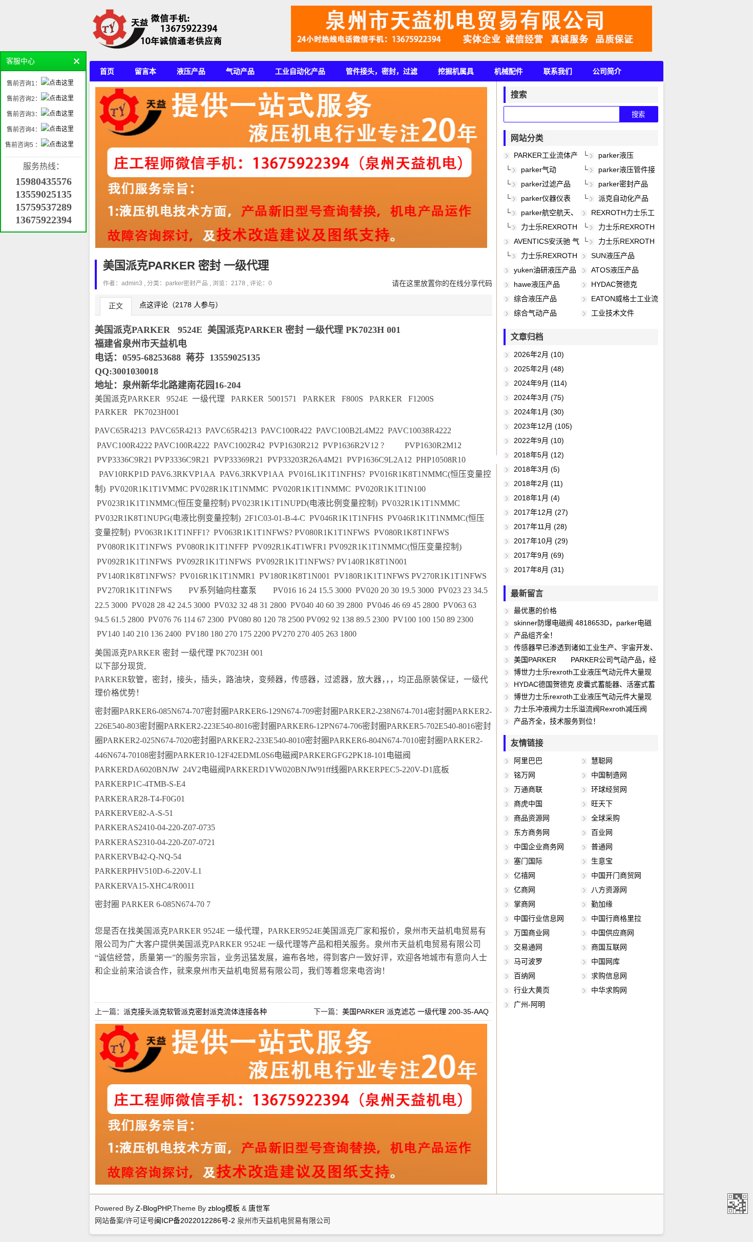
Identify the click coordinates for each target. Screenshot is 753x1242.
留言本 (145, 71)
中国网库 (605, 961)
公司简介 (607, 71)
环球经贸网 (609, 789)
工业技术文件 (612, 313)
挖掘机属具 (456, 71)
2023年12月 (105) (543, 426)
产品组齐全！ (535, 635)
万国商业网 (532, 933)
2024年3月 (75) (539, 397)
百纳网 (524, 976)
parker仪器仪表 (546, 198)
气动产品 (240, 71)
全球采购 (605, 818)
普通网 (602, 847)
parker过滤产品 (546, 184)
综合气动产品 (535, 313)
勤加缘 (602, 904)
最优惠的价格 (535, 610)
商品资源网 (532, 818)
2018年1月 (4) (537, 498)
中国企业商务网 (539, 847)
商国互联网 (609, 947)
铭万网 (524, 775)
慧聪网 (602, 760)
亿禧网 (524, 875)
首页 (107, 71)
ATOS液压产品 (615, 270)
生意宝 (602, 861)
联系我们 (557, 71)
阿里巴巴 (528, 760)
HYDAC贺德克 (614, 284)
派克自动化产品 (623, 198)
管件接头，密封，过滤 (381, 71)
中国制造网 (609, 775)
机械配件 (508, 71)
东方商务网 (532, 832)
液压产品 (191, 71)
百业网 (602, 832)
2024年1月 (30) (539, 412)
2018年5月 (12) (539, 455)
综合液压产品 (535, 298)
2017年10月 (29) (541, 541)
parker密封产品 (186, 283)
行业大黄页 (532, 990)
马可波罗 (528, 961)
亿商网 (524, 890)
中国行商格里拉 (616, 918)
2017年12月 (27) (541, 512)
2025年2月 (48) (539, 369)
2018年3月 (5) (537, 469)
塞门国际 (528, 861)
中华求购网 (609, 990)
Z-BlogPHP (153, 1208)
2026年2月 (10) (539, 354)
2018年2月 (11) (538, 483)
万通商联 (528, 789)
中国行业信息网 (539, 918)
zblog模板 (224, 1208)
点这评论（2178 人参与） (180, 305)
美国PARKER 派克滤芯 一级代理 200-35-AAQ (415, 1011)
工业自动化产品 (300, 71)
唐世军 (259, 1208)
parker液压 (616, 155)
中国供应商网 (612, 933)
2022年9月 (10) (539, 440)
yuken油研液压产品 (545, 270)
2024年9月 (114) (540, 383)
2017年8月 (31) (539, 569)
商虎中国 (528, 803)
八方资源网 (609, 890)
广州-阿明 (529, 1004)
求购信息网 (609, 976)
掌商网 (524, 904)
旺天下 (602, 803)
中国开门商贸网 (616, 875)
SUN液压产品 (613, 255)
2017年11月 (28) (540, 526)
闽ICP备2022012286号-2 (195, 1220)
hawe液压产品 (537, 284)
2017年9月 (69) (539, 555)
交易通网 (528, 947)
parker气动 (538, 169)
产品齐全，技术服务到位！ (557, 721)
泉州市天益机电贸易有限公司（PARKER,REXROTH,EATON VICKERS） (737, 1203)
